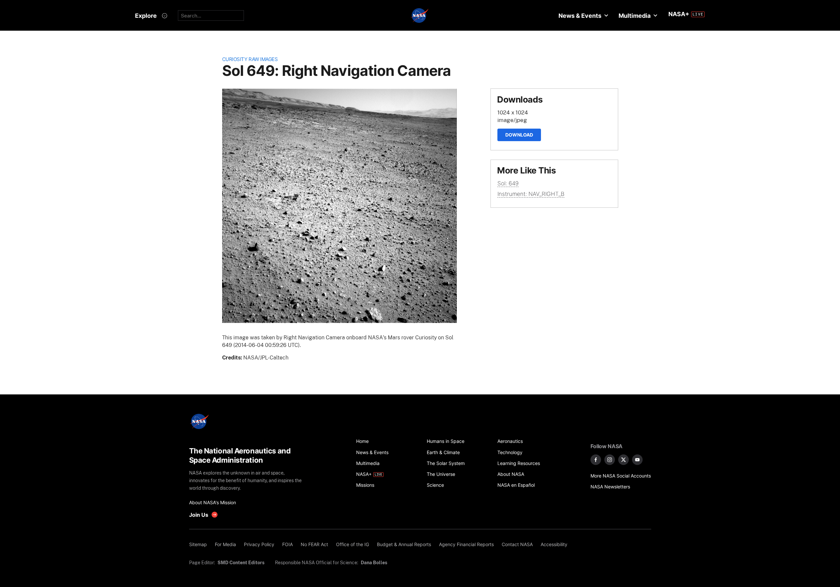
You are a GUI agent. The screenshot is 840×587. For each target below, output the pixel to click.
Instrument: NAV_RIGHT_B (530, 194)
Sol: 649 (508, 183)
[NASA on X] (623, 459)
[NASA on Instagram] (609, 459)
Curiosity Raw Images (250, 59)
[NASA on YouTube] (637, 459)
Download (519, 135)
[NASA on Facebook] (595, 459)
